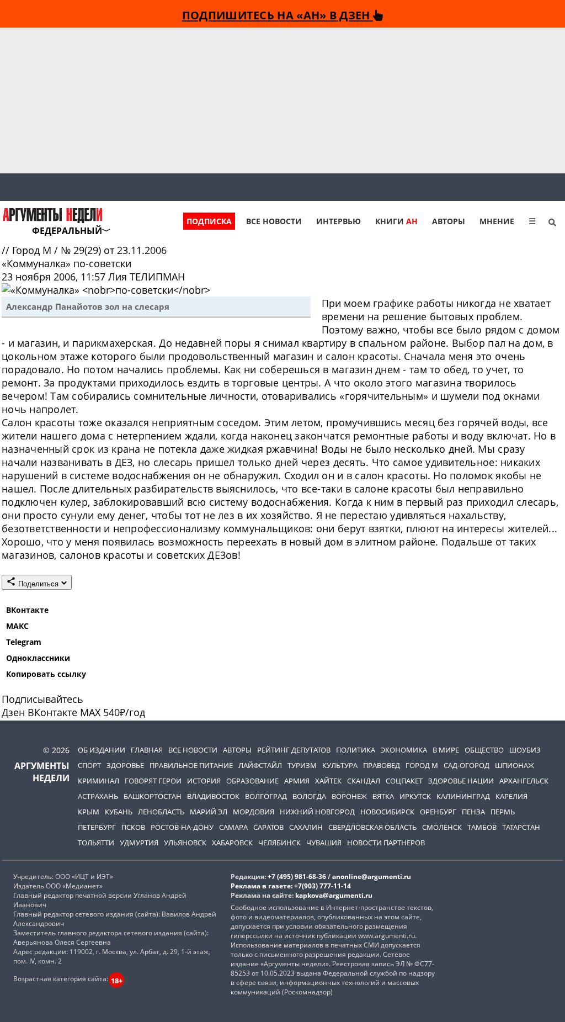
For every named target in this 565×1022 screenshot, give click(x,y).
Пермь (503, 812)
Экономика (404, 750)
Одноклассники (38, 658)
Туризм (302, 765)
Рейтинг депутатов (294, 750)
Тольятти (96, 843)
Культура (340, 765)
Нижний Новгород (317, 812)
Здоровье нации (461, 781)
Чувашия (324, 843)
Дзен (13, 712)
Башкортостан (153, 796)
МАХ (90, 712)
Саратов (268, 827)
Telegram (23, 642)
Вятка (383, 796)
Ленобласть (161, 812)
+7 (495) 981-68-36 (297, 876)
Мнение (496, 221)
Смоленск (442, 827)
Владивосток (213, 796)
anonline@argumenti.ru (371, 876)
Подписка (209, 221)
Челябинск (279, 843)
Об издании (101, 750)
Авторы (448, 221)
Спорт (89, 765)
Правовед (381, 765)
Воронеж (349, 796)
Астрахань (98, 796)
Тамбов (482, 827)
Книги (396, 221)
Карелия (511, 796)
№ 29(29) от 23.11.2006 (114, 250)
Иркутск (415, 796)
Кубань (118, 812)
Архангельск (523, 781)
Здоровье (125, 765)
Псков (133, 827)
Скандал (363, 781)
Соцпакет (404, 781)
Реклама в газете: (261, 886)
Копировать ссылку (46, 674)
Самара (233, 827)
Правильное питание (191, 765)
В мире (446, 750)
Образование (252, 781)
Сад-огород (466, 765)
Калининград (463, 796)
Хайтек (328, 781)
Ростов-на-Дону (182, 827)
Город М (33, 250)
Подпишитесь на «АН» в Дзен (277, 15)
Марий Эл (208, 812)
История (204, 781)
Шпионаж (514, 765)
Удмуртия (139, 843)
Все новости (274, 221)
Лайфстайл (260, 765)
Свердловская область (372, 827)
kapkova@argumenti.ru (333, 895)
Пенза (473, 812)
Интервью (338, 221)
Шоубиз (525, 750)
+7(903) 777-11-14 (322, 886)
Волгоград (266, 796)
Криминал (98, 781)
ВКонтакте (27, 610)
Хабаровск (232, 843)
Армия (297, 781)
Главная (147, 750)
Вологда (309, 796)
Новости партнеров (386, 843)
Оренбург (438, 812)
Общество (484, 750)
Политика (355, 750)
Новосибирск (387, 812)
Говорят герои (153, 781)
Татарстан (521, 827)
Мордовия (253, 812)
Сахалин (306, 827)
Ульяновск (185, 843)
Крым (88, 812)
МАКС (17, 626)
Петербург (97, 827)
